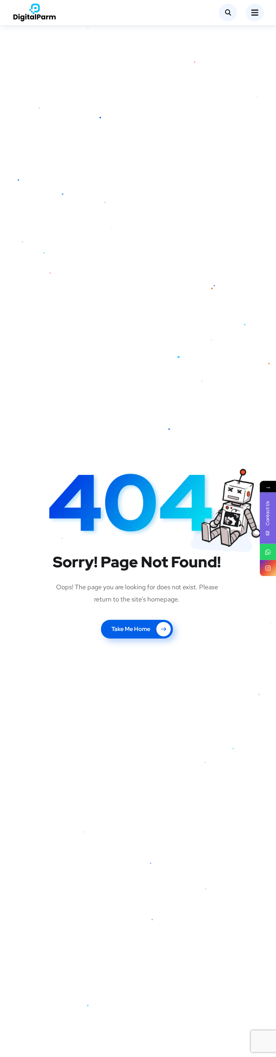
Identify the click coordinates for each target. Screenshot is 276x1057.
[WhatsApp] (268, 552)
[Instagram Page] (268, 568)
